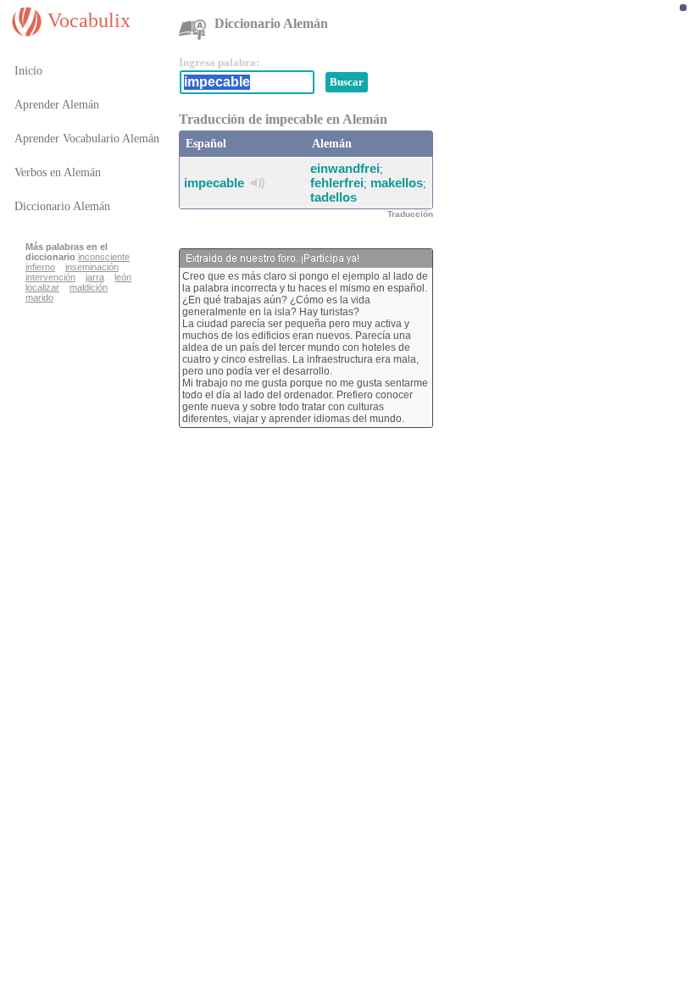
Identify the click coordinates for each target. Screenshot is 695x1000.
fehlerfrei (337, 182)
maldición (89, 287)
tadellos (333, 197)
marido (39, 297)
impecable (214, 182)
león (122, 277)
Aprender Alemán (56, 104)
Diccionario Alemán (62, 206)
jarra (95, 277)
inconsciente (104, 257)
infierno (40, 267)
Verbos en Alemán (57, 172)
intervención (50, 277)
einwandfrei (345, 168)
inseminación (92, 267)
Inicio (28, 70)
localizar (42, 287)
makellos (396, 182)
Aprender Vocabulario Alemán (86, 138)
